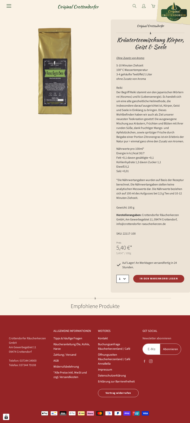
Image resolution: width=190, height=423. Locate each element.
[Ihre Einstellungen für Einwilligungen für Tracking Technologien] (6, 417)
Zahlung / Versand (64, 355)
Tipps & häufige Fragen (67, 338)
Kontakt (103, 338)
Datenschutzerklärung (112, 376)
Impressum (105, 370)
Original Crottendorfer (78, 7)
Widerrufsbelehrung (66, 367)
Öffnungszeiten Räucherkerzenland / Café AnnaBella (114, 359)
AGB (56, 361)
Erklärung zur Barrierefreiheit (116, 381)
